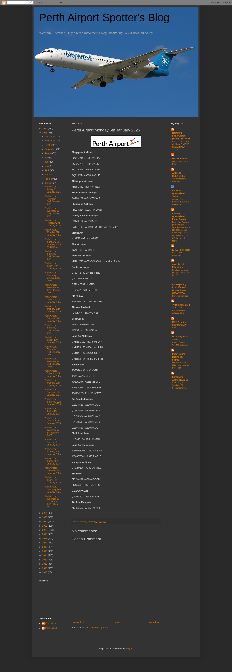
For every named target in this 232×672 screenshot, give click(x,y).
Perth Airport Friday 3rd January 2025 (52, 480)
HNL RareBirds (180, 158)
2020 (45, 530)
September (50, 149)
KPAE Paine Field (181, 250)
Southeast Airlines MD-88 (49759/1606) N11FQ (181, 273)
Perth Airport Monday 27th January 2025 (52, 232)
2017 (45, 542)
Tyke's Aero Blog (181, 305)
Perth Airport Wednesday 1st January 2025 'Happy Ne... (52, 501)
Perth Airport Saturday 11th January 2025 (52, 402)
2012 (45, 564)
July (47, 157)
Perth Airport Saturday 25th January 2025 (52, 255)
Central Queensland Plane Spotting (179, 216)
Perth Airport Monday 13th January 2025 (52, 383)
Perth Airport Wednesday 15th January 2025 (52, 362)
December (50, 136)
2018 (45, 538)
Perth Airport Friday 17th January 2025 (52, 340)
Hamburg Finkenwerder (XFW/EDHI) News (181, 136)
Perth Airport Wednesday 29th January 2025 (52, 212)
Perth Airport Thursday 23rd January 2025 (52, 276)
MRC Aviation (179, 322)
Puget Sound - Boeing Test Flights (179, 357)
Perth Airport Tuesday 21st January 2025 (52, 299)
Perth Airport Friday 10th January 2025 (52, 411)
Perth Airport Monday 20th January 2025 (52, 309)
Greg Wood (51, 623)
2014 (45, 555)
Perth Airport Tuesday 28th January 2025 (52, 223)
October (49, 145)
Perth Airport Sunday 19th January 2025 (52, 318)
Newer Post (78, 622)
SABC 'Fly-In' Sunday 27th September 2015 (179, 385)
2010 (45, 572)
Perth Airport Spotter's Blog (104, 17)
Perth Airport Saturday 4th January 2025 (52, 470)
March (48, 174)
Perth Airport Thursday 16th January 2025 (52, 351)
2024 (45, 513)
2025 (45, 132)
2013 (45, 559)
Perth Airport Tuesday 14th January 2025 (52, 373)
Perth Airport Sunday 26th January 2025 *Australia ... (52, 243)
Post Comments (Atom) (96, 627)
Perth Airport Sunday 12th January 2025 (52, 392)
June (47, 162)
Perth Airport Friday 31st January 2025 (52, 189)
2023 (45, 517)
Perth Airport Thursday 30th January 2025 (52, 200)
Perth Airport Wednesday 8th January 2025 (51, 431)
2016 (45, 547)
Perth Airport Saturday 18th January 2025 (52, 329)
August (48, 153)
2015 (45, 551)
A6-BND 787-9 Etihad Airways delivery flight (178, 310)
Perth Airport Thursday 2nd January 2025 (52, 489)
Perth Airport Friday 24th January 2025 (52, 266)
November (50, 140)
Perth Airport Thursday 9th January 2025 (52, 421)
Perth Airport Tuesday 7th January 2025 (52, 442)
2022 (45, 521)
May (47, 166)
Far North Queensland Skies (178, 193)
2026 (45, 128)
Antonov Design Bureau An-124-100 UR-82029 (180, 202)
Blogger (129, 648)
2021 (45, 526)
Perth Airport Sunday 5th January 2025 (52, 461)
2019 (45, 534)
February (49, 179)
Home (117, 622)
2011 (45, 568)
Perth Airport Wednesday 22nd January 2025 (52, 289)
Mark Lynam (51, 628)
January (49, 183)
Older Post (154, 622)
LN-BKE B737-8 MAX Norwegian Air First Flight (180, 365)
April (47, 170)
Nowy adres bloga (180, 296)
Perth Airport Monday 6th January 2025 (52, 452)
